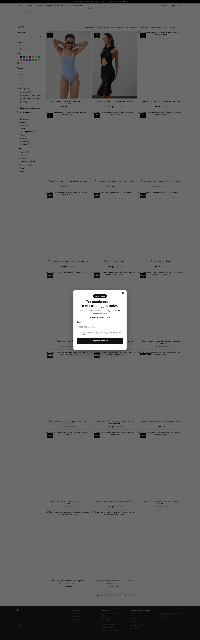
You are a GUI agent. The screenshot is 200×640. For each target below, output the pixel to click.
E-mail (79, 322)
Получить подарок (100, 341)
